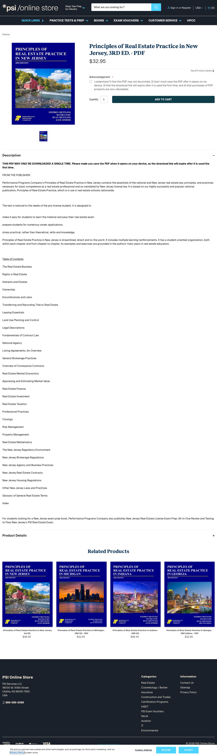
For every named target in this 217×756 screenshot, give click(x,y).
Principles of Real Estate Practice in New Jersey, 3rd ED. (27, 632)
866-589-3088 (15, 702)
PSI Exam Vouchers (152, 711)
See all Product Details (201, 70)
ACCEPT (188, 750)
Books (99, 20)
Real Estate (148, 682)
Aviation (146, 720)
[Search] (156, 7)
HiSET (145, 706)
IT (142, 725)
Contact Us (187, 682)
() (213, 7)
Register (186, 7)
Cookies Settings (143, 750)
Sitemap (185, 687)
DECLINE (166, 750)
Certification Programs (154, 701)
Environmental (149, 730)
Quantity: (94, 99)
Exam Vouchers (126, 20)
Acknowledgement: (100, 77)
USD (198, 7)
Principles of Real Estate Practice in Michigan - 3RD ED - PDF (81, 632)
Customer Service (163, 20)
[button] (108, 155)
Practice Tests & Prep (67, 20)
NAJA (144, 716)
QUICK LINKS (31, 20)
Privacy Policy (188, 692)
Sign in (174, 7)
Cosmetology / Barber (154, 687)
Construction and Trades (156, 697)
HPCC (191, 20)
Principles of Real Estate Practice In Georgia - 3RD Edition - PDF (189, 632)
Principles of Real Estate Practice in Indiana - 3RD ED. (135, 632)
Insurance (147, 692)
